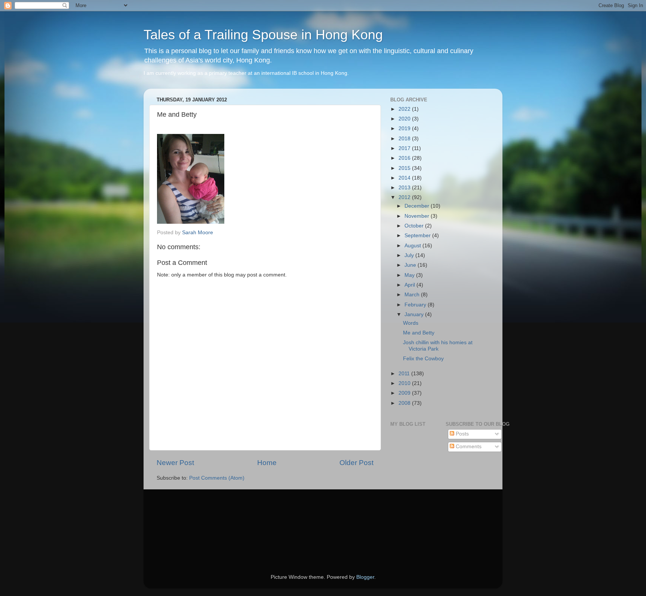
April (410, 285)
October (414, 226)
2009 (405, 393)
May (410, 275)
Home (267, 463)
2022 (405, 109)
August (413, 245)
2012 (405, 197)
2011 (405, 373)
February (416, 305)
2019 (405, 128)
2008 (405, 403)
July (409, 255)
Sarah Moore (197, 232)
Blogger (365, 577)
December (417, 206)
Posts (461, 434)
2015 (405, 168)
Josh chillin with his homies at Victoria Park (438, 345)
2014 (405, 178)
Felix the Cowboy (423, 358)
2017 (405, 148)
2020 (405, 119)
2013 (405, 187)
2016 (405, 158)
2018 (405, 138)
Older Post (356, 463)
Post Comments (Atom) (216, 478)
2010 (405, 383)
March (412, 294)
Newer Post (175, 463)
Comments (468, 446)
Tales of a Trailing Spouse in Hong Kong (263, 34)
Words (410, 323)
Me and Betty (418, 333)
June (411, 265)
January (414, 314)
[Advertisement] (190, 521)
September (418, 235)
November (417, 216)
